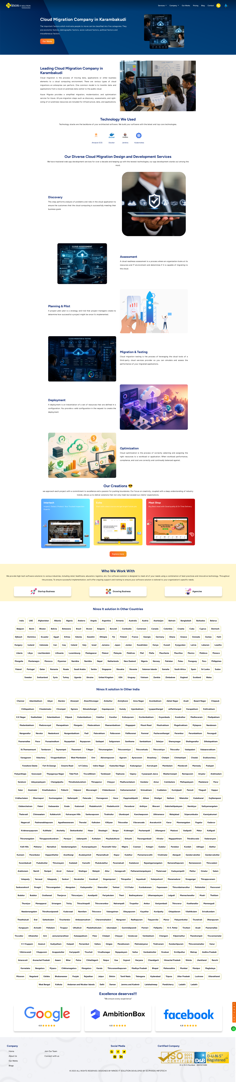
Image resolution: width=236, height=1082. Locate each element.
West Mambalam (78, 757)
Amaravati (23, 960)
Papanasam (162, 887)
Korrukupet (152, 766)
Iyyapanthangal (156, 709)
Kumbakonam (145, 887)
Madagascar (91, 653)
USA (120, 677)
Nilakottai (183, 798)
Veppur (214, 790)
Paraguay (192, 661)
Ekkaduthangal (90, 709)
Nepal (99, 661)
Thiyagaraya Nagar (55, 774)
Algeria (69, 620)
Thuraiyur (26, 903)
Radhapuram (137, 920)
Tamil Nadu (125, 976)
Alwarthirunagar (91, 701)
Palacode (87, 798)
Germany (160, 637)
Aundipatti (92, 895)
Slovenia (133, 669)
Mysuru (53, 968)
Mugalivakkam (180, 725)
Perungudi (211, 733)
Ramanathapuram (176, 863)
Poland (18, 669)
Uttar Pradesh (183, 976)
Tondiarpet (106, 774)
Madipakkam (214, 717)
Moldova (203, 653)
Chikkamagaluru (68, 968)
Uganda (77, 677)
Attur (107, 871)
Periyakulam (108, 895)
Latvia (193, 645)
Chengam (163, 936)
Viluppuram (41, 952)
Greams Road (67, 766)
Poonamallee (24, 741)
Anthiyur (143, 806)
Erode (67, 806)
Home (11, 1051)
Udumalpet (112, 928)
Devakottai (79, 879)
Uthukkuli (77, 928)
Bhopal (155, 968)
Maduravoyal (45, 725)
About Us (13, 1056)
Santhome (129, 741)
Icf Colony (83, 766)
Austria (145, 620)
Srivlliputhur (179, 952)
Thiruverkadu (142, 749)
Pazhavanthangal (161, 733)
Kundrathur (180, 717)
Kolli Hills (24, 847)
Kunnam (20, 855)
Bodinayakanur (136, 895)
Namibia (75, 661)
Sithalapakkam (211, 741)
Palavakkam (99, 733)
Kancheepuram (141, 814)
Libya (30, 653)
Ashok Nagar (172, 701)
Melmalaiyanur (141, 944)
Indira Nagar (98, 766)
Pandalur (175, 847)
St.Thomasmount (28, 749)
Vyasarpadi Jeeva (149, 774)
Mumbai (183, 968)
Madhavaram (197, 717)
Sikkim (112, 976)
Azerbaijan (158, 620)
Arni (45, 936)
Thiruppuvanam (208, 879)
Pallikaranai (130, 733)
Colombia (168, 629)
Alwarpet (74, 701)
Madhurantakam (127, 782)
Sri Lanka (205, 669)
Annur (156, 782)
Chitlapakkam (27, 709)
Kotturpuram (128, 717)
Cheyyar (119, 936)
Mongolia (19, 661)
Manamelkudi (102, 855)
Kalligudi (211, 830)
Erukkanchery (209, 757)
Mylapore (197, 725)
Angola (93, 620)
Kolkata (58, 984)
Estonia (78, 637)
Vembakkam (148, 936)
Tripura (169, 976)
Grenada (196, 637)
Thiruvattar (123, 822)
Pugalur (198, 822)
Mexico (191, 653)
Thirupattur (126, 879)
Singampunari (109, 879)
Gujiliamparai (215, 798)
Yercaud (38, 879)
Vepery (133, 774)
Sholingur (83, 871)
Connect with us (51, 1056)
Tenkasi (116, 887)
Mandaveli (182, 766)
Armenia (120, 620)
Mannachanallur (187, 895)
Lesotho (218, 645)
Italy (84, 645)
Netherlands (113, 661)
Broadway (151, 757)
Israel (94, 645)
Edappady (52, 879)
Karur (168, 822)
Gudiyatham (55, 944)
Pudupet (210, 766)
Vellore (97, 944)
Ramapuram (187, 774)
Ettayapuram (129, 911)
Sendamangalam (69, 847)
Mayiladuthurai (112, 838)
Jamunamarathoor (60, 936)
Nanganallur (25, 733)
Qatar (42, 669)
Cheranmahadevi (103, 920)
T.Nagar (89, 749)
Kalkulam (96, 822)
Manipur (196, 968)
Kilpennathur (179, 936)
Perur (215, 782)
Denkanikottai (76, 830)
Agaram (123, 757)
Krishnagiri (129, 830)
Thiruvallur (175, 749)
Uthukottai (33, 936)
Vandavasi (132, 936)
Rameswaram (195, 863)
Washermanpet (170, 774)
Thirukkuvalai (193, 838)
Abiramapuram (107, 757)
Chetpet (165, 757)
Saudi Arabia (80, 669)
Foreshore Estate (29, 766)
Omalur (204, 871)
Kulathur (128, 855)
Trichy (69, 903)
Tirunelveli (197, 920)
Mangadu (78, 725)
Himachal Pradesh (172, 960)
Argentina (106, 620)
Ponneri (144, 928)
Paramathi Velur (109, 847)
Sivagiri (37, 887)
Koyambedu (164, 717)
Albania (57, 620)
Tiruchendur (64, 920)
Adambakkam (35, 701)
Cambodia (127, 629)
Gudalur (162, 847)
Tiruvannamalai (214, 936)
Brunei (89, 629)
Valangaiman (112, 911)
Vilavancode (139, 822)
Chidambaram (108, 790)
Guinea (208, 637)
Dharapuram (213, 920)
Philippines (216, 661)
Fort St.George (49, 766)
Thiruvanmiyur (124, 749)
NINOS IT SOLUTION (121, 1071)
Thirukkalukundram (77, 782)
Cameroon (141, 629)
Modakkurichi (95, 806)
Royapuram (85, 741)
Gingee (109, 944)
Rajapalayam (121, 952)
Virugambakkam (58, 757)
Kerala (99, 968)
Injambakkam (137, 709)
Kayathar (144, 911)
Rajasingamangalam (153, 863)
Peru (204, 661)
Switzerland (42, 677)
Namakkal (51, 847)
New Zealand (130, 661)
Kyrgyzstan (180, 645)
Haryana (139, 960)
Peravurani (215, 887)
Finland (123, 637)
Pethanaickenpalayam (141, 871)
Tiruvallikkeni (89, 774)
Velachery (40, 757)
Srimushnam (146, 790)
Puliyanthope (20, 774)
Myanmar (62, 661)
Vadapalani (190, 749)
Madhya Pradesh (139, 968)
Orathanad (47, 895)
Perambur (179, 733)
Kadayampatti (177, 871)
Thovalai (83, 822)
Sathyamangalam (210, 806)
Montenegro (33, 661)
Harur (115, 798)
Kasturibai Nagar (117, 766)
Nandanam (211, 725)
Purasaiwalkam (52, 741)
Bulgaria (101, 629)
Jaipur (101, 976)
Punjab (75, 976)
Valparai (77, 790)
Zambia (156, 677)
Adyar (50, 701)
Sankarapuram (92, 814)
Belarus (213, 620)
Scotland (197, 677)
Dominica (31, 637)
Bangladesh (186, 620)
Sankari (65, 879)
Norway (156, 661)
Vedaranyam (210, 838)
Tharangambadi (144, 838)
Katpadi (70, 944)
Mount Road (146, 725)
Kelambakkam (53, 717)
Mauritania (164, 653)
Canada (154, 629)
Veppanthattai (51, 855)
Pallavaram (115, 733)
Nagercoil (25, 822)
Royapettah (69, 741)
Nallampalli (72, 798)
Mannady (196, 766)
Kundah (187, 847)
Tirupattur (134, 903)
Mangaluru (86, 968)
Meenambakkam (112, 725)
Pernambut (84, 944)
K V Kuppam (27, 944)
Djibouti (18, 637)
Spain (193, 669)
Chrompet (61, 709)
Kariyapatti (74, 952)
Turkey (66, 677)
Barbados (200, 620)
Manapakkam (62, 725)
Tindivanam (158, 944)
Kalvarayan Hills (73, 814)
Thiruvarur (177, 903)
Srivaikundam (208, 911)
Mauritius (178, 653)
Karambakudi (25, 863)
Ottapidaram (174, 911)
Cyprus (202, 629)
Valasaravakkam (207, 749)
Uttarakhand (214, 976)
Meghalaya (210, 968)
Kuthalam (96, 838)
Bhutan (42, 629)
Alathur (212, 847)
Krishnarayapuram (29, 830)
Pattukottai (200, 887)
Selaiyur (159, 741)
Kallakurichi (55, 814)
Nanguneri (121, 920)
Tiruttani (186, 928)
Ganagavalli (120, 871)
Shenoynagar (175, 741)
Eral (35, 920)
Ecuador (44, 637)
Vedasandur (53, 806)
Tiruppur (64, 928)
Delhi (102, 984)
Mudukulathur (101, 863)
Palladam (50, 928)
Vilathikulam (191, 911)
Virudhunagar (104, 952)
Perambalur (34, 855)
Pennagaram (102, 798)
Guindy (122, 709)
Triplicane (120, 774)
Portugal (31, 669)
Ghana (172, 637)
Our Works (186, 6)
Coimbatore (169, 782)
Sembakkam (145, 741)
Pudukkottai (41, 863)
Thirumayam (58, 863)
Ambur (147, 903)
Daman (112, 984)
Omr (93, 757)
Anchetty (61, 830)
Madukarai (203, 782)
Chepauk (215, 701)
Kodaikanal (198, 798)
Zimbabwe (170, 677)
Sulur (20, 790)
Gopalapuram (108, 709)
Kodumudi (79, 806)
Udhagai (200, 847)
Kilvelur (160, 838)
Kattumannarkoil (127, 790)
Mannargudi (208, 903)
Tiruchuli (88, 952)
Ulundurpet (124, 814)
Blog (203, 6)
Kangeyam (24, 928)
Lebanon (205, 645)
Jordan (128, 645)
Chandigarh (153, 960)
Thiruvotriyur (159, 749)
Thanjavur (61, 895)
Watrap (193, 952)
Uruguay (131, 677)
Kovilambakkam (146, 717)
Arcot (58, 871)
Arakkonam (23, 871)
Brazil (78, 629)
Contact (211, 6)
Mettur (193, 871)
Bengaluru (39, 968)
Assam (58, 960)
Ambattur (108, 701)
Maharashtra (169, 968)
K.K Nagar (21, 717)
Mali (142, 653)
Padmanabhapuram (44, 822)
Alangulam (70, 887)
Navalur (39, 733)
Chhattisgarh (92, 960)
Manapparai (41, 903)
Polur (94, 936)
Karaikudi (93, 879)
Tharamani (76, 749)
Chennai (20, 701)
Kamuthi (86, 863)
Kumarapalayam (89, 847)
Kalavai (70, 871)
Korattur (113, 717)
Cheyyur (111, 782)
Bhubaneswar (61, 976)
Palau (180, 661)
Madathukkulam (94, 928)
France (135, 637)
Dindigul (158, 798)
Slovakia (120, 669)
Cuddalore (162, 790)
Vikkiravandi (25, 952)
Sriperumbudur (191, 814)
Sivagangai (190, 879)
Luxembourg (74, 653)
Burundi (113, 629)
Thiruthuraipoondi (50, 911)
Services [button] (161, 6)
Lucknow (199, 976)
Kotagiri (149, 847)
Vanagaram (25, 757)
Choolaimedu (45, 709)
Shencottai (102, 887)
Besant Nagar (200, 701)
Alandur (61, 701)
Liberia (19, 653)
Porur (37, 741)
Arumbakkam (155, 701)
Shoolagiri (102, 830)
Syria (55, 677)
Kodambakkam (84, 717)
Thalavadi (23, 814)
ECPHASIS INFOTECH (156, 1071)
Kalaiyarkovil (157, 879)
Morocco (48, 661)
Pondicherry (168, 984)
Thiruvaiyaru (77, 895)
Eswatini (91, 637)
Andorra (81, 620)
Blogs (11, 1065)
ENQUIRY (234, 1012)
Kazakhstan (142, 645)
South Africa (180, 669)
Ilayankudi (141, 879)
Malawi (105, 653)
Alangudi (176, 855)
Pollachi (64, 790)
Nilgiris (125, 847)
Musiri (202, 895)
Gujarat (126, 960)
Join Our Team (50, 1051)
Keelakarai (134, 863)
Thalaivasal (161, 871)
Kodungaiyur (136, 766)
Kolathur (100, 717)
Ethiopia (103, 637)
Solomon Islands (149, 669)
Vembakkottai (149, 952)
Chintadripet (180, 757)
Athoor (146, 798)
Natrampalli (119, 903)
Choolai (194, 757)
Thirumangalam (105, 749)
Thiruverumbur (101, 903)
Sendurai (22, 782)
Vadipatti (187, 830)
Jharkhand (202, 960)
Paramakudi (118, 863)
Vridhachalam (21, 798)
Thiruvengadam (53, 887)
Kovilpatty (158, 911)
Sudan (218, 669)
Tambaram (46, 749)
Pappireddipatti (130, 798)
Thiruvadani (211, 863)
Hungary (18, 645)
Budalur (21, 895)
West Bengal (44, 984)
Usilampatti (81, 838)
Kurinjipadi (177, 790)
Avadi (186, 701)
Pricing (195, 6)
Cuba (191, 629)
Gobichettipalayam (173, 806)
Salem (215, 871)
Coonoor (137, 847)
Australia (133, 620)
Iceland (31, 645)
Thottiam (214, 895)
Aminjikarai (123, 701)
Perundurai (129, 806)
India (21, 620)
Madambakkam (27, 725)
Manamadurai (174, 879)
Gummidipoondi (129, 928)
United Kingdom (106, 677)
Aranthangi (68, 855)
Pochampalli (144, 830)
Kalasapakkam (80, 936)
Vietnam (144, 677)
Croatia (180, 629)
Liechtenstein (44, 653)
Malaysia (118, 653)
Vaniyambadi (161, 903)
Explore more (118, 554)
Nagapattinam (175, 838)
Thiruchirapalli (83, 903)
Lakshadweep (151, 984)
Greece (183, 637)
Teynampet (61, 749)
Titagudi (202, 790)
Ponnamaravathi (145, 855)
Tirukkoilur (109, 814)
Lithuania (59, 653)
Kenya (155, 645)
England (184, 677)
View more (63, 541)
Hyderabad (155, 976)
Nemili (36, 871)
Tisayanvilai (153, 920)
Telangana (140, 976)
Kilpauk (68, 717)
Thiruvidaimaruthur (181, 887)
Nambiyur (191, 806)
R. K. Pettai (172, 928)
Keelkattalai (36, 717)
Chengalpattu (57, 782)
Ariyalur (201, 774)
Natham (170, 798)
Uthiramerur (158, 814)
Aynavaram (137, 757)
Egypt (56, 637)
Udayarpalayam (38, 782)
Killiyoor (109, 822)
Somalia (165, 669)
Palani (40, 806)
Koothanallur (192, 903)
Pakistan (169, 661)
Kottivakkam (209, 709)
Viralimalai (162, 855)
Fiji (113, 637)
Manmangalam (183, 822)
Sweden (28, 677)
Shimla (189, 960)
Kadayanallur (86, 887)
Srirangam (56, 903)
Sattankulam (48, 920)
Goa (116, 960)
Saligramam (114, 741)
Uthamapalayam (155, 895)
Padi (86, 733)
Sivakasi (165, 952)
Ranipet (47, 871)
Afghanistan (43, 620)
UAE (31, 620)
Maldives (131, 653)
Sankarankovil (22, 887)
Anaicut (41, 944)
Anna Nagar (138, 701)
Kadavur (211, 822)
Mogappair (130, 725)
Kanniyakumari (210, 814)
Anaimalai (32, 790)
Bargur (116, 830)
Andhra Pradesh (209, 952)
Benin (31, 629)
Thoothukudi (23, 920)
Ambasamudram (82, 920)
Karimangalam (55, 798)
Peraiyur (67, 838)
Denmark (215, 629)
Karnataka (25, 968)
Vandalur (144, 782)
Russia (66, 669)
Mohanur (38, 847)
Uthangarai (160, 830)
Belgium (20, 629)
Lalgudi (171, 895)
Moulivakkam (163, 725)
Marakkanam (123, 944)
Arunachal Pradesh (41, 960)
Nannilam (82, 911)
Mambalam (167, 766)
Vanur (212, 944)
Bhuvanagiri (91, 790)
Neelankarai (53, 733)
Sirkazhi (128, 838)
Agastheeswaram (66, 822)
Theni (121, 895)
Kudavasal (68, 911)
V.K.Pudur (129, 887)
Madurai (174, 830)
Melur (199, 830)
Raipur (106, 960)
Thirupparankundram (49, 838)
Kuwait (167, 645)
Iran (55, 645)
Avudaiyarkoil (85, 855)
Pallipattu (158, 928)
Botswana (66, 629)
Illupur (116, 855)
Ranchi (215, 960)
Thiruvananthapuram (117, 968)
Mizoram (20, 976)
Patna (78, 960)
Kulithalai (47, 830)
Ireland (74, 645)
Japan (117, 645)
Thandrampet (196, 936)
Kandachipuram (176, 944)
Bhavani (156, 806)
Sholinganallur (192, 741)
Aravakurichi (155, 822)
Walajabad (174, 814)
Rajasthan (88, 976)
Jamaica (105, 645)
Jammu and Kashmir (130, 984)
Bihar (68, 960)
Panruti (190, 790)
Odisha (46, 976)
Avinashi (37, 928)
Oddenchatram (25, 806)
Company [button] (173, 6)
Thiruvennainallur (196, 944)
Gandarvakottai (193, 855)
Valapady (25, 879)
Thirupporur (96, 782)
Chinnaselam (39, 814)
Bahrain (172, 620)
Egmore (74, 709)
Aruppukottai (58, 952)
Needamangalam (29, 911)
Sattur (135, 952)
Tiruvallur (19, 936)
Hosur (90, 830)
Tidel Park (73, 774)
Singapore (106, 669)
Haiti (219, 637)
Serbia (94, 669)
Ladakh (182, 984)
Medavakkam (94, 725)
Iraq (64, 645)
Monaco (216, 653)
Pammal (144, 733)
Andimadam (216, 774)
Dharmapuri (38, 798)
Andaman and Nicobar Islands (81, 984)
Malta (151, 653)
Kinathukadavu (49, 790)
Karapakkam (192, 709)
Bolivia (54, 629)
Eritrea (67, 637)
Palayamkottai (181, 920)
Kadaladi (73, 863)
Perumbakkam (195, 733)
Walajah (96, 871)
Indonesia (43, 645)
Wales (209, 677)
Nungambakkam (71, 733)
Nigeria (144, 661)
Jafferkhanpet (174, 709)
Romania (54, 669)
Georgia (147, 637)
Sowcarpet (36, 774)
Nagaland (33, 976)
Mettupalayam (186, 782)
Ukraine (89, 677)
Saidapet (100, 741)
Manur (166, 920)
